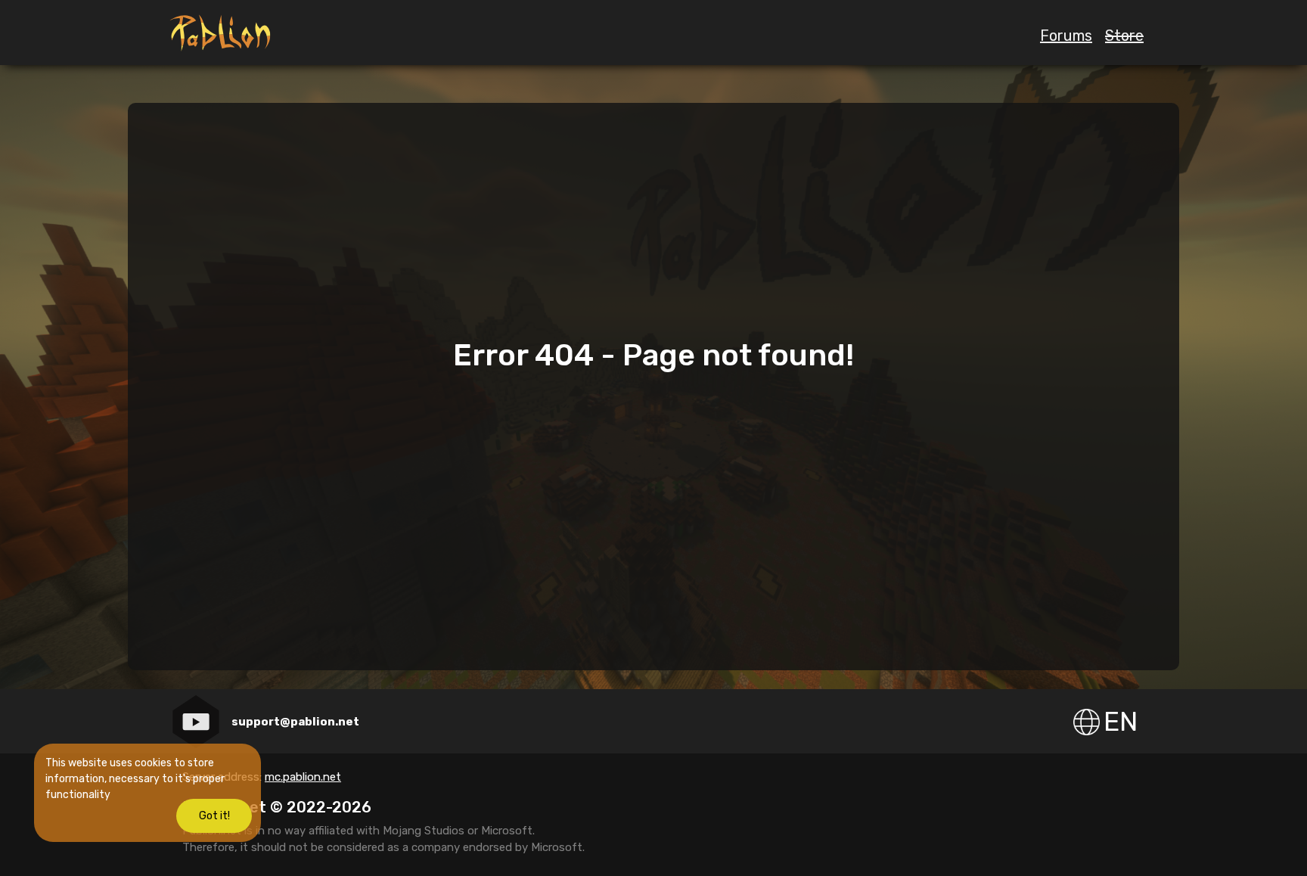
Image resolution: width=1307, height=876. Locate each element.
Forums (1066, 35)
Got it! (214, 815)
